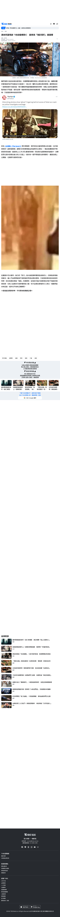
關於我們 (3, 856)
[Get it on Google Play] (35, 907)
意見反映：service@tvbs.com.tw (30, 841)
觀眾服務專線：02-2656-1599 (30, 843)
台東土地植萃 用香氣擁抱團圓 (30, 365)
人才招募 (3, 885)
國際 (6, 31)
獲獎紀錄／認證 (5, 900)
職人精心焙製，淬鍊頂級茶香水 (30, 367)
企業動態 (3, 883)
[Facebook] (22, 847)
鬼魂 (26, 358)
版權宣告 (3, 873)
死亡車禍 (4, 358)
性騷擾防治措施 (5, 868)
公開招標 (3, 894)
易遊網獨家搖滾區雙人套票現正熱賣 (30, 375)
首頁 (2, 31)
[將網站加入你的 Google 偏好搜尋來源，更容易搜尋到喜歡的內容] (30, 397)
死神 (21, 358)
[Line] (25, 847)
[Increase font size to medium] (51, 24)
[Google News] (37, 847)
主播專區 (3, 887)
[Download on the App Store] (25, 907)
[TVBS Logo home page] (6, 24)
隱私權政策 (4, 866)
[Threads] (28, 847)
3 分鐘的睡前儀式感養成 (30, 369)
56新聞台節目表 (5, 858)
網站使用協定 (4, 870)
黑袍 (36, 358)
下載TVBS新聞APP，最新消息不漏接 (30, 393)
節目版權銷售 (4, 892)
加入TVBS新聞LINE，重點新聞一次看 (30, 395)
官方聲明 (3, 898)
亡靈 (31, 358)
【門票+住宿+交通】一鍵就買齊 (30, 377)
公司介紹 (3, 881)
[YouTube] (34, 847)
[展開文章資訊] (57, 38)
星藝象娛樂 (4, 889)
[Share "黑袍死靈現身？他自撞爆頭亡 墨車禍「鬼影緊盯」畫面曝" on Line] (54, 23)
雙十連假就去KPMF (30, 374)
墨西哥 (11, 358)
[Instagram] (31, 847)
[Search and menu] (57, 23)
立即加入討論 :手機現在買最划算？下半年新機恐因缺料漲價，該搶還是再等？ (25, 28)
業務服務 (3, 896)
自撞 (16, 358)
